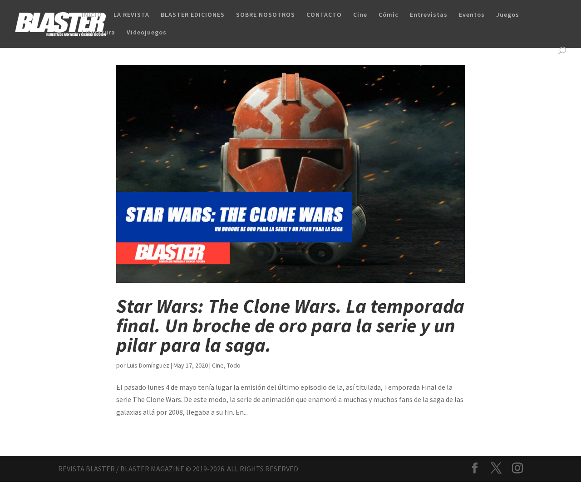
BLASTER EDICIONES (193, 15)
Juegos (507, 15)
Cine (360, 15)
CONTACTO (324, 15)
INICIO (92, 15)
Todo (234, 365)
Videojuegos (147, 32)
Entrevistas (429, 15)
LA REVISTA (131, 15)
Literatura (98, 32)
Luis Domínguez (148, 365)
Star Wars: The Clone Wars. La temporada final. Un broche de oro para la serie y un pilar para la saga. (290, 325)
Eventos (472, 15)
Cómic (389, 15)
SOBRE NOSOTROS (265, 15)
